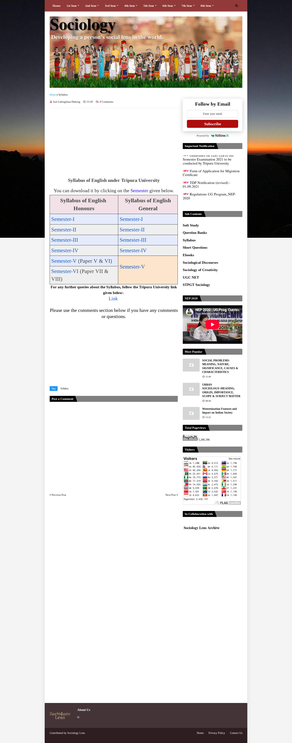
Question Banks (195, 233)
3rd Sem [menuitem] (110, 5)
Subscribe (212, 124)
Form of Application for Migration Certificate (211, 162)
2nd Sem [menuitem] (90, 5)
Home (53, 94)
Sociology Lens (76, 733)
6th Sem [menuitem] (167, 5)
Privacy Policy (217, 733)
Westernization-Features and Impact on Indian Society (219, 410)
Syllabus (63, 94)
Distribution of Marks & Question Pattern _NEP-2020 (211, 197)
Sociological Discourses (200, 263)
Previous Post (59, 494)
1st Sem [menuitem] (72, 5)
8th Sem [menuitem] (206, 5)
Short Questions (195, 247)
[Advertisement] (114, 140)
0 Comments (106, 101)
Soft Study (191, 225)
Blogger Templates (61, 736)
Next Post (170, 494)
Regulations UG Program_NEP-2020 (209, 185)
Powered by (203, 135)
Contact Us (236, 733)
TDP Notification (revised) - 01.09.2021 (206, 174)
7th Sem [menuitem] (187, 5)
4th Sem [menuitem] (129, 5)
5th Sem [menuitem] (148, 5)
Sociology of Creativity (200, 270)
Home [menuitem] (57, 5)
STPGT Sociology (196, 285)
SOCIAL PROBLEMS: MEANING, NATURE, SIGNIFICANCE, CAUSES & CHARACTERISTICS (220, 366)
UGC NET (191, 277)
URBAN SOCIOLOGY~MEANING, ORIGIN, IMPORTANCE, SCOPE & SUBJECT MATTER (221, 390)
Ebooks (188, 255)
